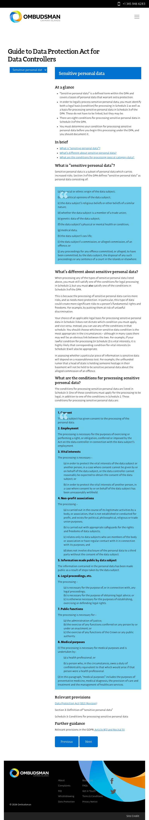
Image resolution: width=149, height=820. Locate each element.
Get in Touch (89, 791)
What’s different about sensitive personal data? (88, 153)
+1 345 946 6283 (134, 3)
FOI (60, 791)
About (61, 780)
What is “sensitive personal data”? (80, 148)
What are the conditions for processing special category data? (97, 157)
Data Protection (66, 801)
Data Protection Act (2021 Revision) (76, 703)
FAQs (85, 785)
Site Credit (132, 816)
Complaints (64, 785)
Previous (67, 741)
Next (88, 741)
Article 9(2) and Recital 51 (109, 729)
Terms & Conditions (92, 796)
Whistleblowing (66, 796)
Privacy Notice (89, 801)
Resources (87, 780)
